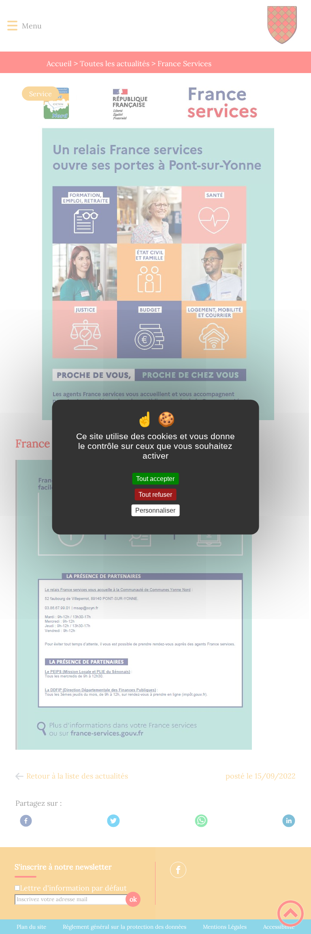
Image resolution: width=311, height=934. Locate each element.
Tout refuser (155, 494)
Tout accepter (155, 478)
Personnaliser (155, 510)
